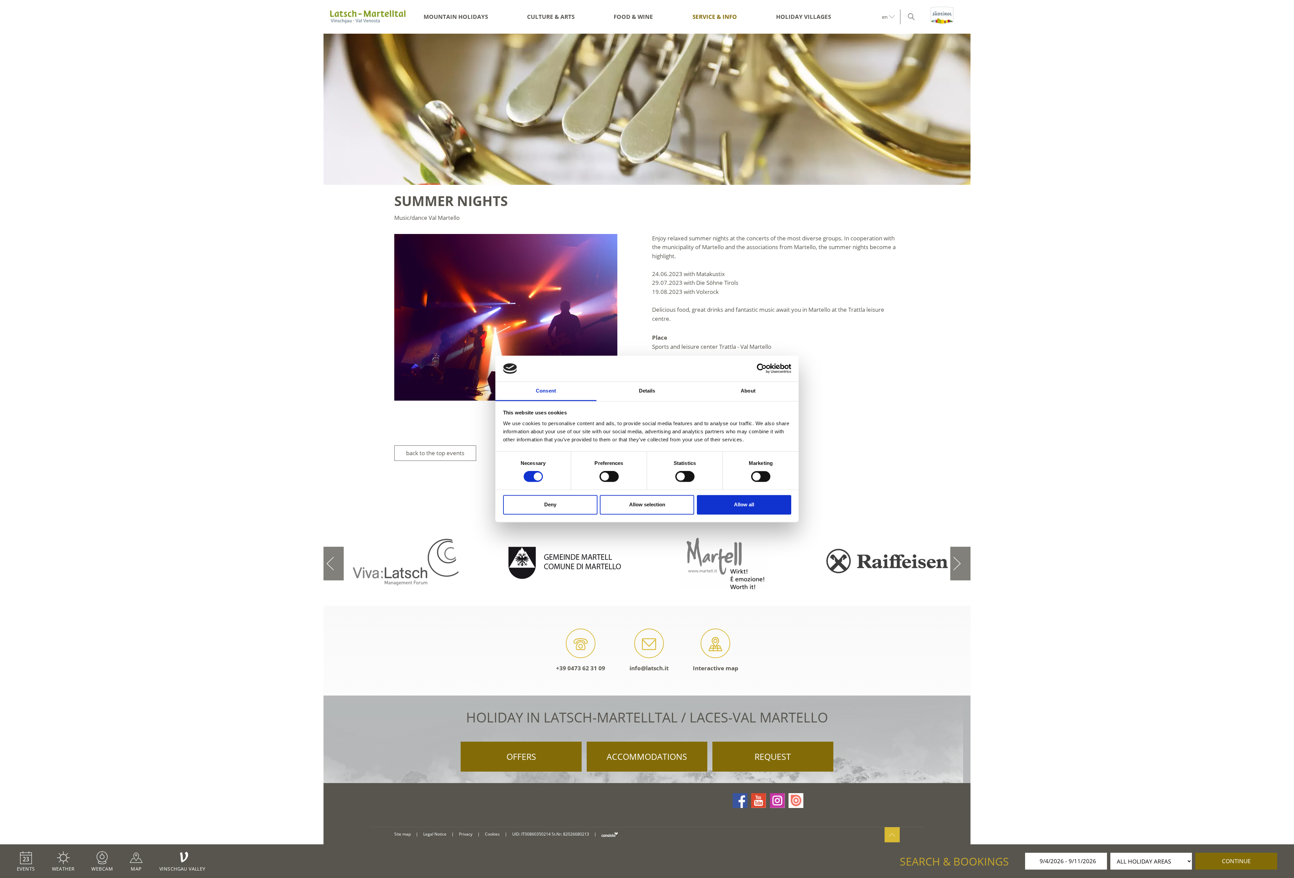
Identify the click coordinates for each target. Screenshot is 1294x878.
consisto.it (610, 834)
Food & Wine (633, 17)
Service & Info (714, 17)
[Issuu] (796, 800)
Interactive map (715, 668)
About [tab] (748, 391)
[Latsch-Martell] (368, 17)
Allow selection (647, 504)
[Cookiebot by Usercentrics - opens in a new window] (761, 369)
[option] (647, 109)
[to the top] (892, 834)
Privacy (465, 834)
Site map (402, 834)
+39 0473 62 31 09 (580, 668)
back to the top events (435, 453)
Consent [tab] (546, 391)
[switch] (609, 476)
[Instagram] (777, 800)
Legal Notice (434, 834)
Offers (521, 756)
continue (1236, 861)
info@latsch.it (649, 668)
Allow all (744, 504)
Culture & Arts (551, 17)
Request (772, 756)
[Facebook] (740, 800)
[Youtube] (758, 800)
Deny (550, 504)
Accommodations (647, 756)
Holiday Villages (803, 17)
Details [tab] (647, 391)
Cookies (492, 834)
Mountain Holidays (456, 17)
